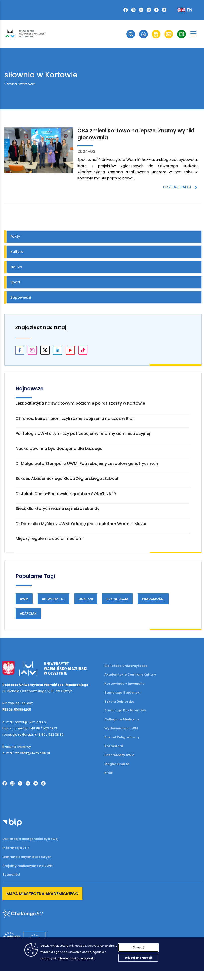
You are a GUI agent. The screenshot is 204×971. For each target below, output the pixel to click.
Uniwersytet (53, 599)
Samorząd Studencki (122, 692)
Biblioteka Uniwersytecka (126, 666)
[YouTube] (156, 10)
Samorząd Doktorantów (125, 710)
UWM (24, 599)
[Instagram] (133, 10)
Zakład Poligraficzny (122, 737)
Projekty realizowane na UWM (27, 866)
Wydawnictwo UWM (121, 728)
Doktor (86, 599)
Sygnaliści (11, 874)
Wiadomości (153, 599)
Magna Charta (116, 764)
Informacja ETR (15, 848)
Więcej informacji (138, 958)
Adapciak (28, 613)
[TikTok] (164, 10)
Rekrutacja (117, 599)
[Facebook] (125, 10)
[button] (130, 34)
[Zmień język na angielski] (181, 10)
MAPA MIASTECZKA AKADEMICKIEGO (42, 894)
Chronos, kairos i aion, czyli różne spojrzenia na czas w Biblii (75, 418)
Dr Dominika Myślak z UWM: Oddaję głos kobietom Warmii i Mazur (81, 524)
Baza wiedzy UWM (119, 755)
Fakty (15, 236)
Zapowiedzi (20, 297)
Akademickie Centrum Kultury (130, 674)
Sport (15, 282)
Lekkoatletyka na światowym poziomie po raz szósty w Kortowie (80, 403)
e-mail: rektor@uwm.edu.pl (24, 722)
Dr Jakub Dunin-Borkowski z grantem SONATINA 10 (66, 494)
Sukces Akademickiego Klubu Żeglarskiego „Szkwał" (68, 478)
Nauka (16, 267)
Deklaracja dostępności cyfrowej (30, 839)
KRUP (108, 773)
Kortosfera (113, 746)
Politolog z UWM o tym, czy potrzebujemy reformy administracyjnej (83, 433)
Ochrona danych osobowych (27, 857)
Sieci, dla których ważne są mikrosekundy (57, 508)
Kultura (17, 251)
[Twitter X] (141, 10)
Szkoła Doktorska (119, 701)
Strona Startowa (19, 84)
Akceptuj (138, 947)
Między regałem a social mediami (49, 538)
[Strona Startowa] (25, 34)
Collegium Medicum (121, 719)
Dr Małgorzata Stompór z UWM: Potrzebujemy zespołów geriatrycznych (87, 463)
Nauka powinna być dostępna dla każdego (59, 448)
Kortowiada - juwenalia (124, 683)
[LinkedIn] (149, 10)
